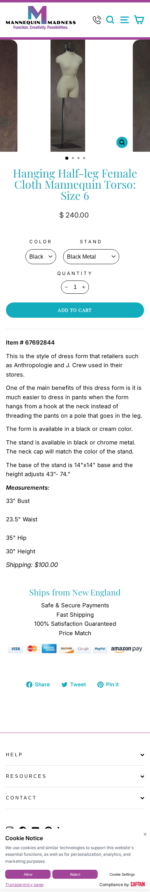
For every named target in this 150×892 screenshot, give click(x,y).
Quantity (75, 273)
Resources (26, 776)
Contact (21, 797)
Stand (91, 241)
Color (40, 241)
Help (14, 754)
